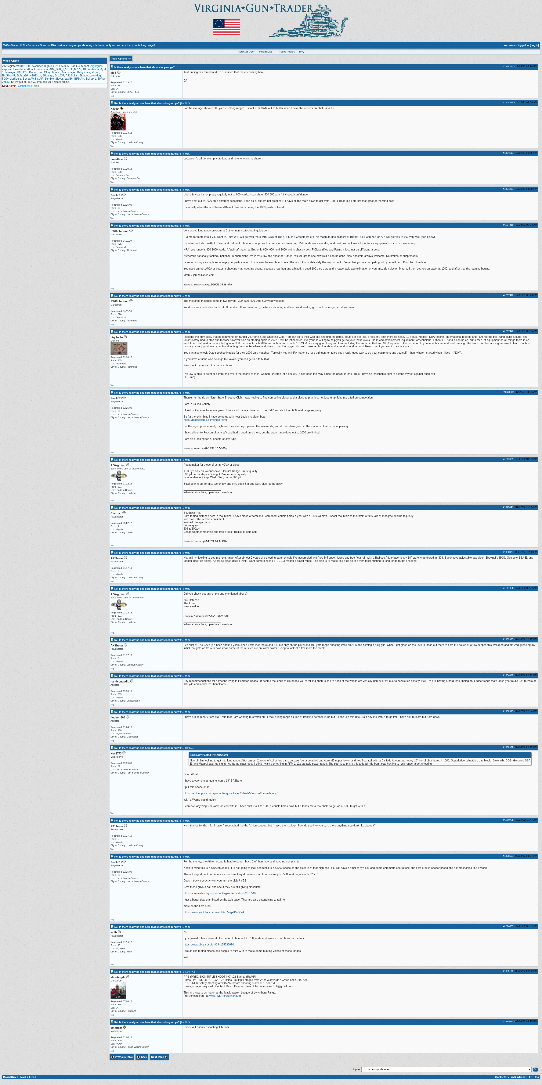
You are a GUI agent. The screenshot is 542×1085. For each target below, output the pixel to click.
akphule (7, 69)
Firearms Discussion (52, 45)
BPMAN (79, 78)
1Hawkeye (8, 72)
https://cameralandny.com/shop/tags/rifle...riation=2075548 (220, 893)
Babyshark (83, 72)
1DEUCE (22, 72)
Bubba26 (22, 75)
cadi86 (69, 78)
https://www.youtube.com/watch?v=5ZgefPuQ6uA (214, 912)
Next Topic (158, 1057)
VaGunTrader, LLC (14, 45)
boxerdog (95, 75)
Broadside (19, 69)
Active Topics (287, 51)
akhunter (42, 69)
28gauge (48, 75)
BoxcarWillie (30, 78)
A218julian (72, 75)
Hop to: (356, 1069)
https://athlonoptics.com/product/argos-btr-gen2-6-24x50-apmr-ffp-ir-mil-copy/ (231, 793)
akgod (95, 72)
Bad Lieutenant (80, 66)
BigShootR (8, 75)
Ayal (103, 69)
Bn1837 (59, 75)
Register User (246, 51)
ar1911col (35, 75)
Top (112, 96)
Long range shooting (80, 45)
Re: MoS (185, 103)
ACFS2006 (62, 66)
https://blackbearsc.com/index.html (205, 419)
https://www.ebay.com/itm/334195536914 (209, 944)
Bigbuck (49, 66)
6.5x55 (56, 72)
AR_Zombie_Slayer (51, 78)
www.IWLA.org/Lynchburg (225, 995)
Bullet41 (91, 78)
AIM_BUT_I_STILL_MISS (65, 69)
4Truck (31, 69)
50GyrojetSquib (11, 78)
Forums (32, 45)
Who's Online (11, 60)
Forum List (265, 51)
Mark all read (28, 1077)
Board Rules (10, 1077)
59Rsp (101, 78)
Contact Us (502, 1077)
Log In (534, 45)
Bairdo (84, 75)
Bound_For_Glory (39, 72)
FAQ (301, 51)
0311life (25, 66)
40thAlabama (91, 69)
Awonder (37, 66)
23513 (6, 81)
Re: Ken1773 (187, 972)
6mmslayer (68, 72)
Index (143, 1057)
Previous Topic (123, 1057)
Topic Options (119, 58)
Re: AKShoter (188, 748)
